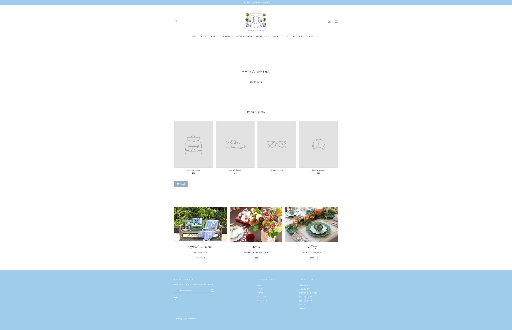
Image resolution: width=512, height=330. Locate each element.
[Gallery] (311, 224)
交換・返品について (305, 301)
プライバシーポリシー (306, 297)
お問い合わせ (303, 285)
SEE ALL (181, 184)
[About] (256, 224)
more (256, 258)
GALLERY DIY (261, 297)
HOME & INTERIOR (281, 37)
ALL (194, 37)
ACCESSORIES (262, 37)
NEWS (259, 289)
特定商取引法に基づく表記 (308, 293)
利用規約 (302, 309)
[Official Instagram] (200, 224)
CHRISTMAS (313, 37)
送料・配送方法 (304, 305)
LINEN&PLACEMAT (244, 37)
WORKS (260, 293)
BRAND (203, 37)
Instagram (200, 258)
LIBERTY (214, 37)
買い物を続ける (256, 82)
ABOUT (259, 285)
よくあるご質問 (304, 289)
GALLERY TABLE (262, 301)
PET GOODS (298, 37)
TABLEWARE (227, 37)
